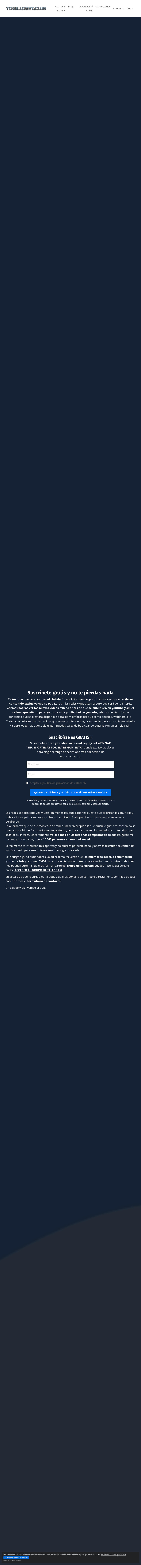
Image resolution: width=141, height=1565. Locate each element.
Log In (130, 8)
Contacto (118, 8)
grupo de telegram (80, 865)
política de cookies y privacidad (113, 1555)
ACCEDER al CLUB (86, 8)
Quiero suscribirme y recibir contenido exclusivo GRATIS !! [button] (70, 792)
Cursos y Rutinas (60, 8)
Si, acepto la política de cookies (16, 1557)
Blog (71, 6)
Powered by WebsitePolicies (12, 1560)
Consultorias (102, 6)
